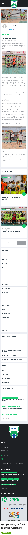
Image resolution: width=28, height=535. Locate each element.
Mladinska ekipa (6, 288)
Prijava (4, 370)
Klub (3, 275)
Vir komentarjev (6, 378)
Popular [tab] (23, 392)
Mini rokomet (5, 284)
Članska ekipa (5, 255)
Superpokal (5, 321)
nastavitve (3, 530)
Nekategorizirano (6, 301)
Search (21, 242)
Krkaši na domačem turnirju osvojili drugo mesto (13, 341)
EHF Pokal (4, 259)
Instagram (16, 463)
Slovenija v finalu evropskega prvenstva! (12, 359)
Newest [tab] (5, 392)
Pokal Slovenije (6, 305)
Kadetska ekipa (6, 271)
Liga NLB (4, 280)
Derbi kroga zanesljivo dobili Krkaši (13, 198)
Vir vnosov (5, 374)
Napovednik (5, 296)
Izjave (3, 267)
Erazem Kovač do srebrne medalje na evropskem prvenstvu (11, 351)
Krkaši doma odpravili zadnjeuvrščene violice (11, 230)
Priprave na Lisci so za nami (9, 355)
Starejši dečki (5, 317)
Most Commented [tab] (14, 393)
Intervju (4, 263)
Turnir (4, 326)
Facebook (4, 463)
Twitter (9, 463)
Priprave (4, 309)
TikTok (21, 463)
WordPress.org (6, 382)
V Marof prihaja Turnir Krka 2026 (10, 346)
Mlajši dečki (5, 292)
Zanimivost (5, 330)
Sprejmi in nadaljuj (6, 532)
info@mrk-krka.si (7, 455)
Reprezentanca (6, 313)
